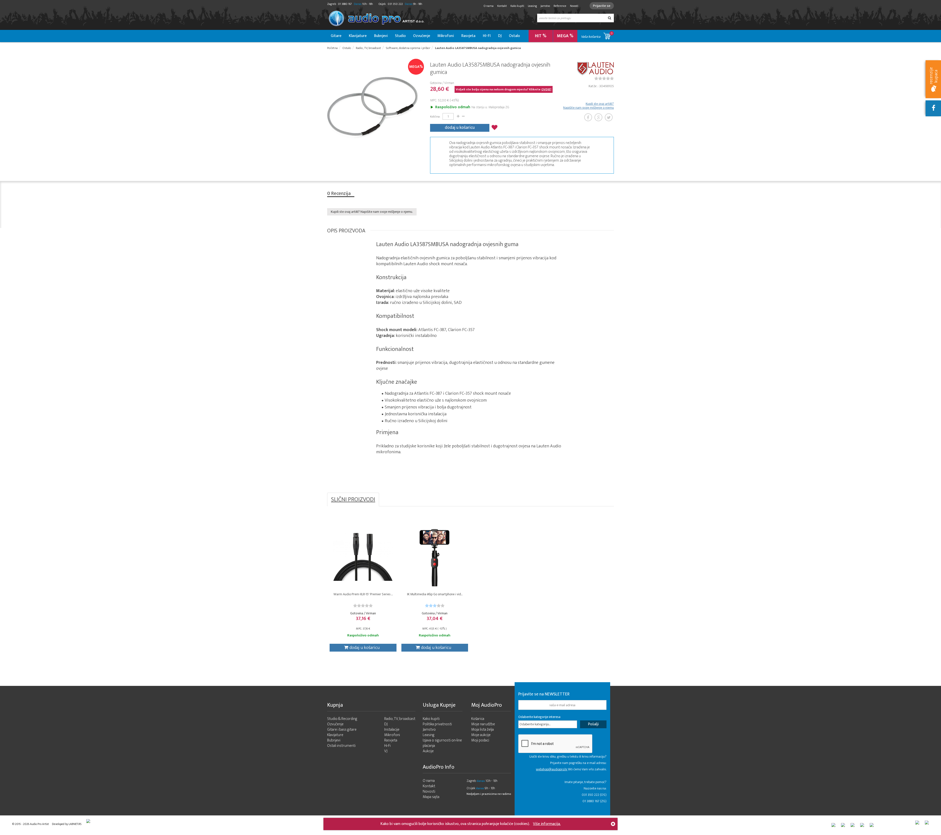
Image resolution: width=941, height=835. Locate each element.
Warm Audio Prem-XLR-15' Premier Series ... (363, 594)
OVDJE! (546, 89)
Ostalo (514, 36)
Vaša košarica (597, 35)
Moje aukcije (481, 735)
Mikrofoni (445, 36)
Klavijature (358, 36)
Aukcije (428, 751)
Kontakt (502, 5)
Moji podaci (480, 740)
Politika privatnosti (437, 724)
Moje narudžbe (483, 724)
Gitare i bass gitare (342, 729)
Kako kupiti (517, 5)
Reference (560, 5)
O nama (489, 5)
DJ (500, 36)
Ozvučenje (421, 36)
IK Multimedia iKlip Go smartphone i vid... (434, 594)
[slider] (604, 78)
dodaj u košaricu (460, 127)
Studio (400, 36)
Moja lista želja (482, 729)
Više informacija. (547, 824)
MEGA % (565, 36)
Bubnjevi (381, 36)
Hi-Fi (387, 745)
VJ (385, 751)
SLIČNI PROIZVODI (353, 499)
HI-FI (487, 36)
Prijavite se (601, 6)
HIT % (540, 36)
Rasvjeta (468, 36)
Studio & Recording (342, 719)
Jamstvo (545, 5)
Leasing (532, 5)
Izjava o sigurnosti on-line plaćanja (442, 743)
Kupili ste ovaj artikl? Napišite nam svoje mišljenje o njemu (588, 106)
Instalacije (391, 729)
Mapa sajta (431, 797)
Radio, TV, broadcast (399, 719)
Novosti (574, 5)
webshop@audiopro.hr (552, 769)
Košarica (477, 719)
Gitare (336, 36)
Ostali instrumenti (341, 745)
